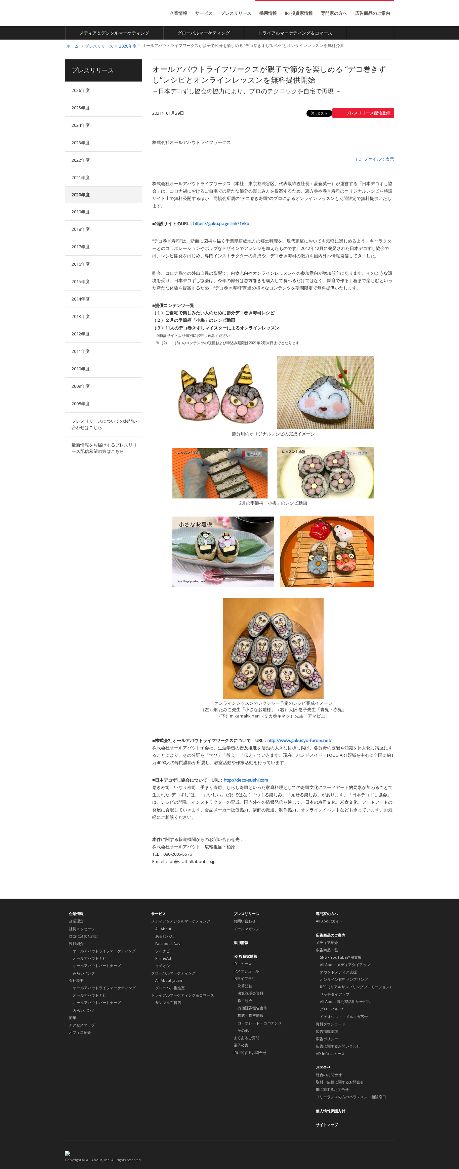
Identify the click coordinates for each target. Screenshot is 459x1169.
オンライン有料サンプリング (344, 979)
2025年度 (81, 108)
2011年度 (81, 351)
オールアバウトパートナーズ (97, 965)
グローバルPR (331, 1008)
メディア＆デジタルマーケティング (114, 33)
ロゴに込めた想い (83, 936)
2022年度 (81, 160)
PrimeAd (163, 958)
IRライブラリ (244, 978)
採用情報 (268, 13)
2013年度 (81, 316)
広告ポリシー (327, 1038)
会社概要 (76, 980)
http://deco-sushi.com (246, 780)
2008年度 (81, 404)
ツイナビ (162, 950)
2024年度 (81, 125)
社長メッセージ (82, 928)
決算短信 (245, 985)
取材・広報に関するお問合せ (340, 1081)
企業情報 (178, 13)
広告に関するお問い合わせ (338, 1046)
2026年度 (81, 90)
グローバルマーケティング (203, 33)
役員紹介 (76, 943)
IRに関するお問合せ (250, 1052)
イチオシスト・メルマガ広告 (344, 1016)
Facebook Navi (168, 943)
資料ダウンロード (330, 1023)
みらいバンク (84, 972)
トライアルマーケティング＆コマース (295, 33)
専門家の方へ (334, 13)
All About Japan (168, 980)
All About (90, 13)
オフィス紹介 (80, 1032)
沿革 (72, 1017)
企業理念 (76, 920)
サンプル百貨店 (168, 1002)
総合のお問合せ (329, 1074)
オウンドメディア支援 (338, 971)
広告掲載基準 (327, 1031)
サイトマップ (327, 1124)
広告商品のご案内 (372, 13)
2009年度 (81, 386)
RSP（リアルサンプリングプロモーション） (356, 986)
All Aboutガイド (329, 920)
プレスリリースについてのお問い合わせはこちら (104, 424)
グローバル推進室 (170, 987)
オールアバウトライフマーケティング (104, 950)
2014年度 (81, 299)
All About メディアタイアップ (345, 964)
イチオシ (162, 965)
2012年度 (81, 334)
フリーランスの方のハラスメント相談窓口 (351, 1096)
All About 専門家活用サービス (345, 1001)
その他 (243, 1030)
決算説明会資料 (250, 993)
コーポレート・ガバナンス (260, 1022)
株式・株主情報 (250, 1015)
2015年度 (81, 281)
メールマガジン (246, 928)
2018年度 (81, 229)
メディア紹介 (327, 942)
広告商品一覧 (327, 949)
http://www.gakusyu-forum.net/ (299, 740)
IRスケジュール (246, 970)
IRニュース (243, 963)
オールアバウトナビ (89, 958)
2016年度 (81, 264)
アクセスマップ (82, 1024)
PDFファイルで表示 (375, 159)
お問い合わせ (245, 920)
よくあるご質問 (246, 1037)
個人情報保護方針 (330, 1110)
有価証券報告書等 (252, 1007)
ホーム (73, 46)
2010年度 (81, 369)
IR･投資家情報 (299, 13)
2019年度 (81, 212)
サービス (204, 13)
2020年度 (127, 46)
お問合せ (323, 1067)
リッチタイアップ (334, 994)
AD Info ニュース (330, 1053)
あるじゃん (164, 936)
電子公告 (241, 1045)
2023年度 (81, 143)
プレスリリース (236, 13)
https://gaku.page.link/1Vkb (221, 223)
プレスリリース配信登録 (368, 113)
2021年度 (81, 177)
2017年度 (81, 247)
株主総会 (245, 1000)
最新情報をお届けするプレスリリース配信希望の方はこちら (104, 448)
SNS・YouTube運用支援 (341, 957)
